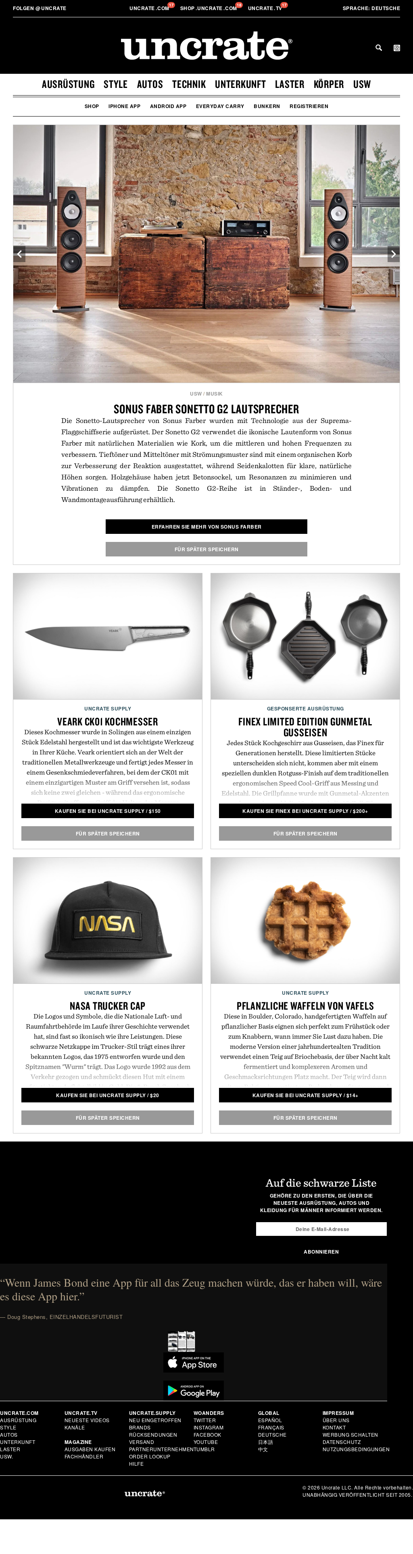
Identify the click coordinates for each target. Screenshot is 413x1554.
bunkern (267, 106)
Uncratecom (150, 8)
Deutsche (371, 8)
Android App (168, 106)
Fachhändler (84, 1456)
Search (378, 47)
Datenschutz (342, 1441)
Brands (140, 1427)
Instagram (209, 1427)
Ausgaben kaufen (90, 1449)
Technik (189, 84)
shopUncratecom (209, 8)
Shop (92, 106)
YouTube (206, 1441)
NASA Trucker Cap (108, 1005)
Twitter (205, 1420)
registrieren (309, 106)
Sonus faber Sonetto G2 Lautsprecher (206, 409)
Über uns (336, 1420)
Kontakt (334, 1427)
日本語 (265, 1441)
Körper (329, 84)
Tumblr (204, 1449)
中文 (263, 1449)
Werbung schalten (350, 1434)
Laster (290, 84)
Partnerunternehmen (161, 1449)
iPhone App (124, 106)
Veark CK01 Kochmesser (107, 721)
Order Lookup (150, 1456)
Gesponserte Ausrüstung (305, 708)
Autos (150, 84)
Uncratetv (266, 8)
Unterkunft (240, 84)
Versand (141, 1441)
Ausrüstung (68, 84)
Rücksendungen (153, 1434)
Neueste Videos (87, 1420)
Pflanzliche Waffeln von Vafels (305, 1005)
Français (271, 1427)
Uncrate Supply (107, 708)
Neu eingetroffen (155, 1420)
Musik (214, 393)
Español (270, 1420)
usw (362, 84)
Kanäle (75, 1427)
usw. (6, 1456)
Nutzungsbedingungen (356, 1449)
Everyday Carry (220, 106)
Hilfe (136, 1463)
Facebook (207, 1434)
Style (116, 84)
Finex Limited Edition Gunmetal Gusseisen (305, 727)
